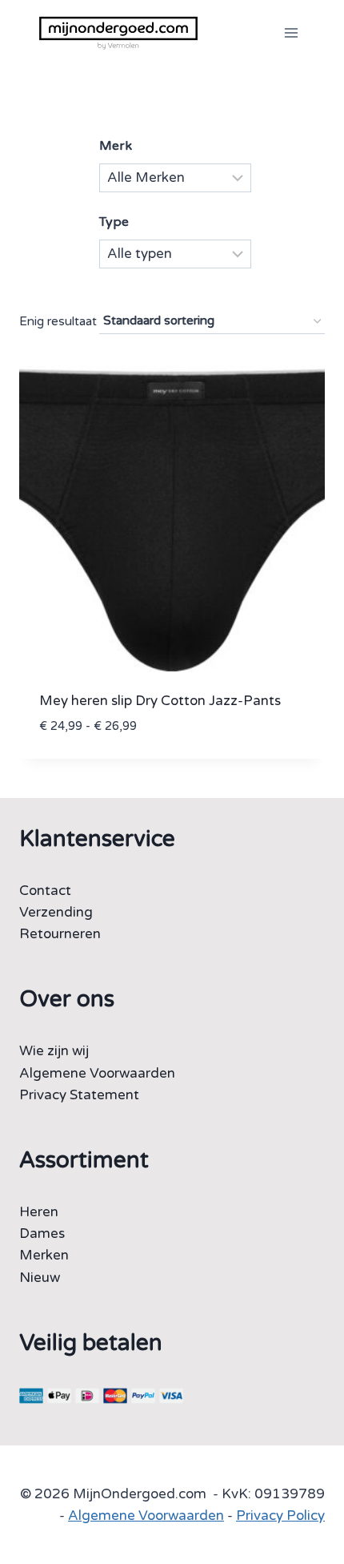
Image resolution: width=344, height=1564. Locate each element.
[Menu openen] (291, 32)
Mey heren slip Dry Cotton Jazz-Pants (160, 700)
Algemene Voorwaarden (97, 1073)
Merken (44, 1255)
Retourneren (60, 933)
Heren (38, 1211)
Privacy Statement (79, 1094)
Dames (42, 1233)
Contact (45, 890)
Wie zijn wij (54, 1050)
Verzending (56, 912)
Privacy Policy (280, 1515)
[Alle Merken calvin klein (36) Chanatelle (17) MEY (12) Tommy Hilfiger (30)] (175, 177)
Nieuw (39, 1277)
